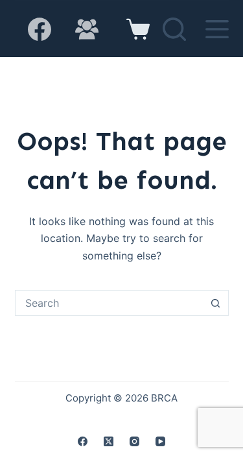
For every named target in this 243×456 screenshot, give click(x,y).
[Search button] (215, 303)
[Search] (174, 29)
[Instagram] (134, 441)
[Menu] (217, 29)
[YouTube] (160, 441)
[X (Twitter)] (108, 441)
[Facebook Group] (86, 29)
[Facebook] (39, 29)
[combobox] (109, 303)
